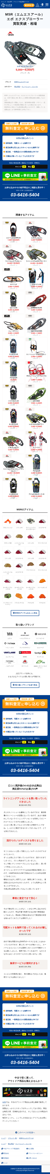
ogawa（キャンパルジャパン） (40, 666)
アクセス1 (42, 602)
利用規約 (6, 1158)
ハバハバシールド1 (7, 572)
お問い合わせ (32, 1158)
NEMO (25, 657)
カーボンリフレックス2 (19, 588)
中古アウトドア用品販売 (11, 1149)
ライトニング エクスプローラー (31, 528)
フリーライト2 (42, 543)
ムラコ (10, 638)
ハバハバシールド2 (19, 543)
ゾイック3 (31, 558)
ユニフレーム (10, 657)
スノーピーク (40, 638)
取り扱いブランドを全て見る (26, 685)
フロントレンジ (7, 527)
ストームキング (42, 587)
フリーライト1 (30, 570)
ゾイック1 (31, 543)
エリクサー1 (19, 558)
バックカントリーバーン (7, 603)
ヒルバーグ (40, 647)
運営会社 (6, 1153)
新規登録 (37, 6)
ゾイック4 (19, 527)
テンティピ (40, 657)
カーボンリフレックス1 (7, 588)
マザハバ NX (8, 543)
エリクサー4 (19, 572)
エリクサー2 (42, 527)
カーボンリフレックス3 (30, 588)
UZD (4, 1102)
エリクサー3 (42, 558)
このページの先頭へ (26, 1132)
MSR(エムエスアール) (21, 82)
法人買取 (31, 1149)
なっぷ (5, 1163)
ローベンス (25, 666)
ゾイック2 (8, 558)
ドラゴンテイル (19, 602)
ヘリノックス (10, 647)
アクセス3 (31, 602)
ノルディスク (10, 666)
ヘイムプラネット (25, 638)
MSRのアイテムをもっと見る (26, 613)
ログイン (42, 6)
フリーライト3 (42, 570)
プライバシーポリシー (35, 1153)
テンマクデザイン (25, 647)
